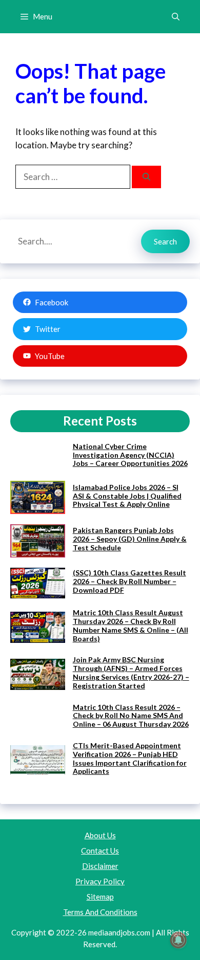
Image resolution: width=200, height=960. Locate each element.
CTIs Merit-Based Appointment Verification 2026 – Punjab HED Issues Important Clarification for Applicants (130, 758)
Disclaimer (100, 865)
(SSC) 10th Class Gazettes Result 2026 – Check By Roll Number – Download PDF (129, 581)
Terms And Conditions (100, 912)
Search (165, 241)
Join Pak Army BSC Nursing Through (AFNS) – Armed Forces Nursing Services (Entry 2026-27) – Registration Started (131, 672)
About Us (100, 835)
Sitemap (100, 896)
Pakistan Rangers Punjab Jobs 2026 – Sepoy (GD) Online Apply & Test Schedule (130, 539)
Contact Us (100, 850)
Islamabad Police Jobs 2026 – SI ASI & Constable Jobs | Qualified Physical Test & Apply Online (127, 496)
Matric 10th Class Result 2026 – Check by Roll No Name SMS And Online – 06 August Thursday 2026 (131, 716)
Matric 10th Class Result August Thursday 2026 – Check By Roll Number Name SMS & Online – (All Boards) (130, 625)
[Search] (146, 177)
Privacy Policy (100, 881)
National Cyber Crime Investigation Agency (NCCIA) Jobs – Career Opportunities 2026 (130, 455)
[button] (176, 16)
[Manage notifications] (178, 940)
